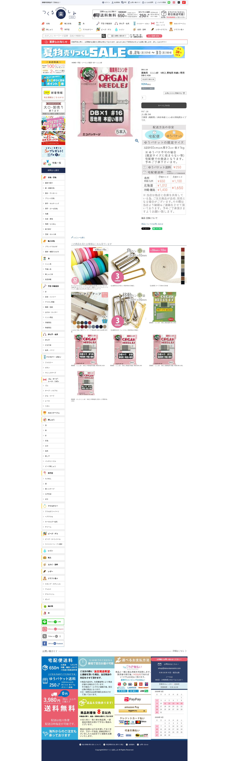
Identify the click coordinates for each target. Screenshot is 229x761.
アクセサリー (88, 29)
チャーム (48, 527)
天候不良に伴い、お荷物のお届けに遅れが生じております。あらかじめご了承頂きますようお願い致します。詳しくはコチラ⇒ (119, 42)
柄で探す (48, 229)
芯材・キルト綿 (50, 234)
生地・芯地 (52, 177)
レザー (50, 571)
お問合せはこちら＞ (171, 664)
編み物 (50, 606)
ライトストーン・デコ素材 (53, 544)
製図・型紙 (49, 307)
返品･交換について (149, 218)
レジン (121, 29)
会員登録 (117, 2)
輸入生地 (68, 23)
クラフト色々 (179, 29)
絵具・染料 (142, 29)
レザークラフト (161, 29)
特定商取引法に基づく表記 (114, 744)
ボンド (47, 599)
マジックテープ (50, 373)
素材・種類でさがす (52, 252)
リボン (47, 406)
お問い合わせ (144, 744)
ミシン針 (99, 63)
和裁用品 (48, 328)
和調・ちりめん (50, 224)
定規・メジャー (50, 297)
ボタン (47, 368)
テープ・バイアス (51, 391)
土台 (46, 446)
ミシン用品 (49, 317)
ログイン (107, 2)
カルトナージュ (180, 23)
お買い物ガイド (135, 2)
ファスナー (49, 362)
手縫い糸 (48, 269)
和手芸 (67, 29)
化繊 (46, 214)
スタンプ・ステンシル (53, 584)
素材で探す (49, 183)
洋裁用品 (48, 322)
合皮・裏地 (49, 219)
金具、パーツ (49, 350)
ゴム (46, 385)
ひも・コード (49, 396)
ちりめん (48, 479)
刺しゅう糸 (49, 274)
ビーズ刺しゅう (50, 466)
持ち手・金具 (124, 23)
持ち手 (47, 340)
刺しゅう (49, 29)
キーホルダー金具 (51, 522)
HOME (74, 63)
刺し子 (47, 456)
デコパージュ (49, 594)
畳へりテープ (49, 489)
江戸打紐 (48, 494)
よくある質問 (149, 2)
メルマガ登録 (161, 2)
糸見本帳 (48, 279)
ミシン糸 (48, 264)
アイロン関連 (49, 302)
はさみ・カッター (51, 312)
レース (47, 401)
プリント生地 (49, 198)
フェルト (48, 589)
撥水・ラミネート (51, 193)
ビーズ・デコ (106, 29)
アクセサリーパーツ (52, 511)
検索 (125, 2)
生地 (48, 23)
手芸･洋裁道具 (106, 23)
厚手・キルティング (52, 203)
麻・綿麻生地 (49, 188)
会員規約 (131, 744)
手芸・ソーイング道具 (85, 63)
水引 (46, 499)
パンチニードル (50, 461)
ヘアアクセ (49, 516)
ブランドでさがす (51, 246)
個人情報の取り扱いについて (91, 744)
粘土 (49, 558)
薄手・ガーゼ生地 (51, 208)
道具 (46, 451)
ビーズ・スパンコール (53, 539)
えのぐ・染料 (53, 564)
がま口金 (48, 345)
